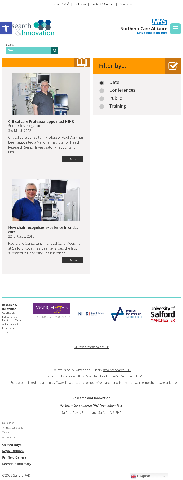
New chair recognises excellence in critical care (43, 229)
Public (115, 98)
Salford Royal (12, 445)
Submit (54, 50)
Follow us (80, 4)
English (143, 476)
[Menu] (175, 28)
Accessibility (8, 437)
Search (10, 44)
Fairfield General (14, 457)
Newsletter (126, 4)
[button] (6, 28)
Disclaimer (8, 422)
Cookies (6, 432)
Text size (59, 4)
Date (114, 82)
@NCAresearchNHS (117, 370)
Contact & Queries (102, 4)
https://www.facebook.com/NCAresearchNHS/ (109, 376)
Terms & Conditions (12, 427)
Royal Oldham (13, 451)
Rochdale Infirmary (16, 464)
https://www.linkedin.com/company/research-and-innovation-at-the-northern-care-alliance (112, 382)
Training (117, 106)
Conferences (122, 90)
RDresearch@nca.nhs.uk (91, 347)
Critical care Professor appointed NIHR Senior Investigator (41, 123)
